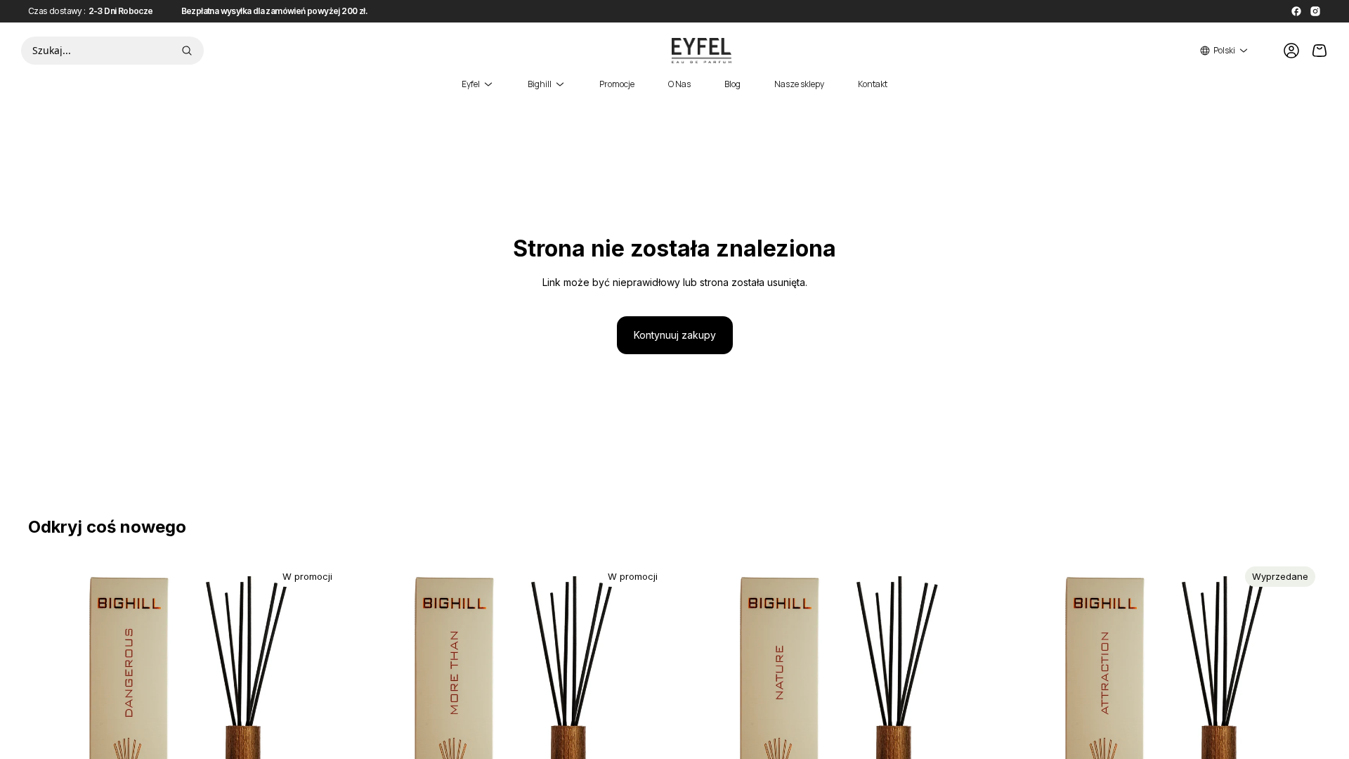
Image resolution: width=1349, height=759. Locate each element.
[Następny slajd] (324, 719)
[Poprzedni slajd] (49, 719)
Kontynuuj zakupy (675, 335)
